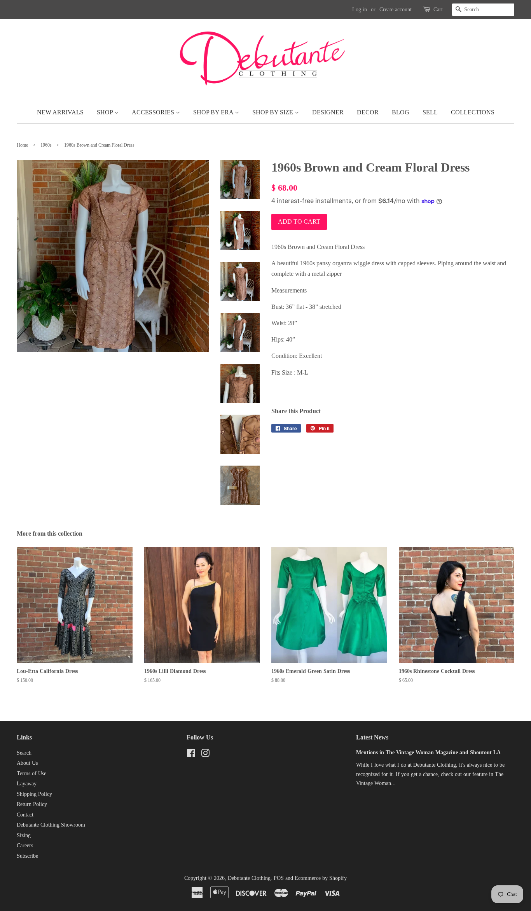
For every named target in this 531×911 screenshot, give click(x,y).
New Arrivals (60, 112)
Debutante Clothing (249, 878)
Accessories (154, 112)
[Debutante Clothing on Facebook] (191, 755)
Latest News (372, 737)
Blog (400, 112)
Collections (472, 112)
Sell (430, 112)
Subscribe (27, 856)
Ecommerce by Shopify (321, 878)
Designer (328, 112)
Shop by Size (273, 112)
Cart (438, 9)
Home (22, 145)
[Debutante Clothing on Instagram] (205, 755)
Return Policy (32, 804)
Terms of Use (31, 773)
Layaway (27, 784)
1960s (46, 145)
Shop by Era (214, 112)
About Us (27, 763)
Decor (368, 112)
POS (279, 878)
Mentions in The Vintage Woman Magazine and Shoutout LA (428, 752)
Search (24, 753)
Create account (395, 9)
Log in (359, 9)
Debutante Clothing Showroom (51, 825)
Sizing (24, 835)
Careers (25, 845)
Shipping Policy (34, 794)
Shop (105, 112)
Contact (25, 815)
